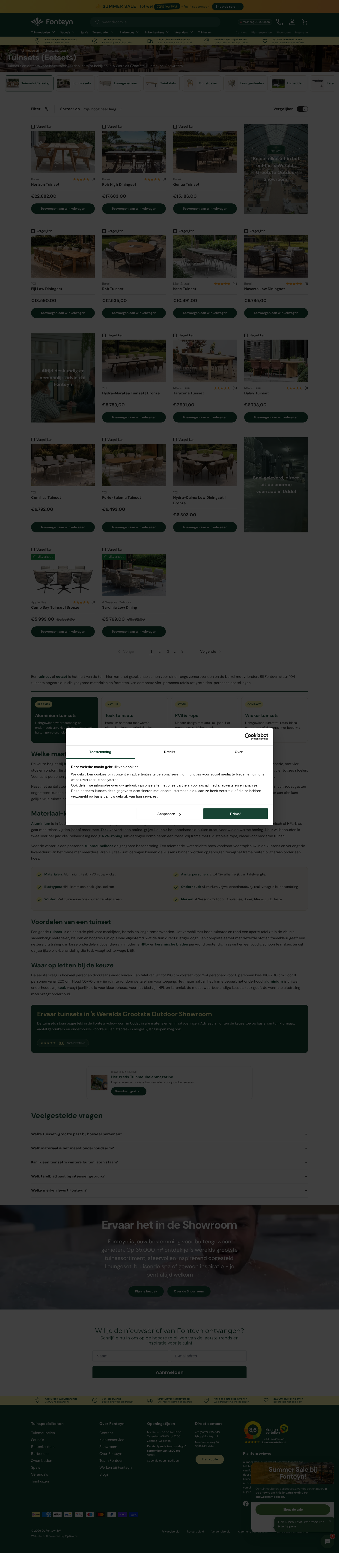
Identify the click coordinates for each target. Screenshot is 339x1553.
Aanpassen (166, 814)
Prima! (235, 814)
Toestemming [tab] (100, 752)
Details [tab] (169, 752)
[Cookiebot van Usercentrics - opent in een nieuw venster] (248, 736)
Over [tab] (239, 752)
